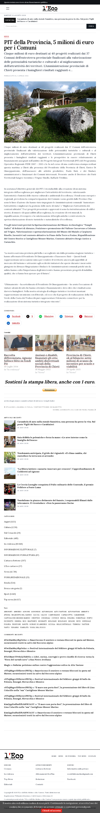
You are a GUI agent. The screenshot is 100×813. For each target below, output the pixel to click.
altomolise (47, 612)
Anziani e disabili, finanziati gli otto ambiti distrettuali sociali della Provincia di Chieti (47, 360)
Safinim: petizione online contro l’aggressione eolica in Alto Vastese (48, 665)
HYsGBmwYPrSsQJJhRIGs (17, 657)
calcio (44, 615)
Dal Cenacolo (10, 533)
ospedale (86, 621)
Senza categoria (11, 588)
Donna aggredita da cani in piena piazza (74, 410)
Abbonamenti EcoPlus (45, 774)
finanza (71, 618)
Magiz (7, 665)
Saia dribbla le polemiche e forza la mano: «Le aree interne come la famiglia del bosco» (52, 438)
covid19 (55, 618)
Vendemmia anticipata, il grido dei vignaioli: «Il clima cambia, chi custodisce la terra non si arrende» (51, 454)
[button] (8, 8)
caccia (36, 615)
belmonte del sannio (22, 615)
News (6, 36)
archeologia (9, 401)
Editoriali (8, 784)
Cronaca (7, 769)
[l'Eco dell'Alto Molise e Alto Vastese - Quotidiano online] (50, 9)
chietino (36, 618)
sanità (25, 624)
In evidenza (9, 544)
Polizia (7, 624)
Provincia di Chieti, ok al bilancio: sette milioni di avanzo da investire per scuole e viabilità (80, 360)
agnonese (35, 612)
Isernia (18, 621)
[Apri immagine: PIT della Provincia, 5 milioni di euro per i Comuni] (50, 111)
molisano (62, 621)
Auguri (7, 521)
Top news (8, 599)
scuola (51, 624)
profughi (16, 624)
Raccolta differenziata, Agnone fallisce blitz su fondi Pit (18, 359)
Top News (82, 756)
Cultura (7, 527)
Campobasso (54, 615)
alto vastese (60, 612)
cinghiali (45, 618)
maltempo (32, 621)
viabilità (24, 627)
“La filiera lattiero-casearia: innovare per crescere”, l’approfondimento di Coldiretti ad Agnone (56, 470)
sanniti (24, 401)
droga (63, 618)
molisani (52, 621)
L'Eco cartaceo (11, 566)
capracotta (67, 615)
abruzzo (18, 612)
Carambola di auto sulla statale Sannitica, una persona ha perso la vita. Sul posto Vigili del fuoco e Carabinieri (55, 20)
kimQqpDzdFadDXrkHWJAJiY (19, 704)
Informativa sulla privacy (77, 769)
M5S (24, 621)
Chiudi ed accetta (51, 810)
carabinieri (79, 615)
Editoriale (8, 538)
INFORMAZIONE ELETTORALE (18, 549)
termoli (77, 624)
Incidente (8, 621)
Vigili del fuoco (38, 627)
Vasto (7, 627)
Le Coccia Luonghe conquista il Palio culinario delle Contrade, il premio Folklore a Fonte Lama (55, 486)
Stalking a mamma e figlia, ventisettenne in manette (33, 407)
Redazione (40, 779)
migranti (42, 621)
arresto (85, 612)
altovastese (74, 612)
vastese (85, 624)
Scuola (7, 583)
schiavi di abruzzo (35, 401)
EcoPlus (92, 756)
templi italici (49, 401)
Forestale (81, 618)
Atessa (7, 615)
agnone (26, 612)
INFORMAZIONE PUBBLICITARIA (19, 555)
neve (78, 621)
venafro (15, 627)
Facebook (71, 779)
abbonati (8, 612)
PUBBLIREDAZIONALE (14, 577)
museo (18, 401)
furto (90, 618)
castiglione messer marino (17, 618)
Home (54, 756)
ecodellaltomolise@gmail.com (80, 774)
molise (71, 621)
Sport (6, 594)
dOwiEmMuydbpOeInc (15, 640)
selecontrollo (64, 624)
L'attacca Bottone (12, 560)
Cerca (91, 26)
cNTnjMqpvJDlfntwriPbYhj (18, 670)
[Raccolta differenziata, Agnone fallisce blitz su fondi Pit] (18, 343)
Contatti (39, 784)
